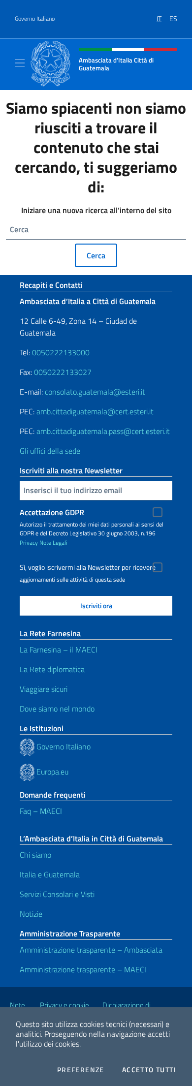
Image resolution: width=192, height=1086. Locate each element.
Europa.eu (52, 771)
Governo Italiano (35, 18)
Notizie (31, 914)
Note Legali (53, 542)
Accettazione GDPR (52, 512)
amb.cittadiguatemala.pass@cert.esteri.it (103, 431)
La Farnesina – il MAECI (58, 649)
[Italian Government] (28, 746)
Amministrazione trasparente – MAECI (83, 969)
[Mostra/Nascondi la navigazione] (20, 63)
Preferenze (80, 1069)
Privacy (29, 542)
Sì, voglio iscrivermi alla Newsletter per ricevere (88, 567)
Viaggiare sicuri (43, 689)
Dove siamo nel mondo (57, 708)
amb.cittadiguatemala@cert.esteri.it (95, 411)
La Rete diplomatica (52, 669)
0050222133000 (61, 352)
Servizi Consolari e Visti (57, 894)
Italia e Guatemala (50, 874)
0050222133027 (63, 372)
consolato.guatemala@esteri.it (95, 392)
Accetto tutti (149, 1069)
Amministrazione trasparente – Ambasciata (91, 950)
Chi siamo (35, 855)
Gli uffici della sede (50, 451)
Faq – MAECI (41, 811)
